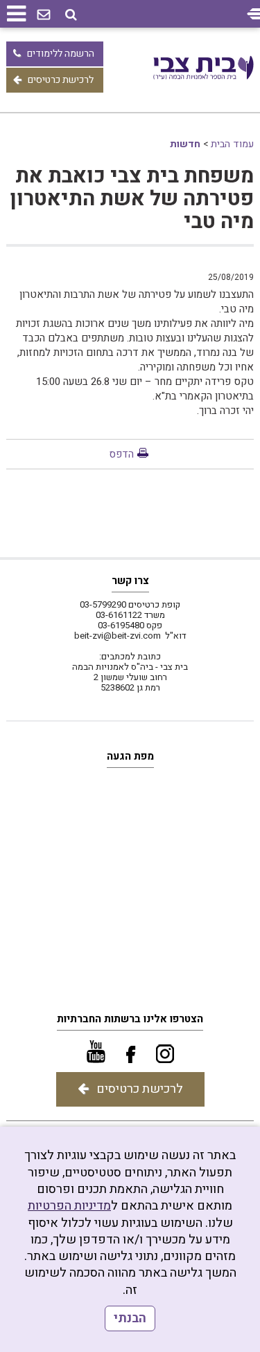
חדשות (185, 144)
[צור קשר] (43, 15)
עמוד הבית (232, 144)
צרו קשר (130, 580)
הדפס (121, 454)
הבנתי (130, 1318)
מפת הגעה (130, 756)
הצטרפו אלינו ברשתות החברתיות (130, 1018)
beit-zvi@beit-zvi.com (117, 635)
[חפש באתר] (71, 15)
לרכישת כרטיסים (61, 80)
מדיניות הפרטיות (69, 1205)
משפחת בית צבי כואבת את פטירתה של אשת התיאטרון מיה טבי (132, 199)
